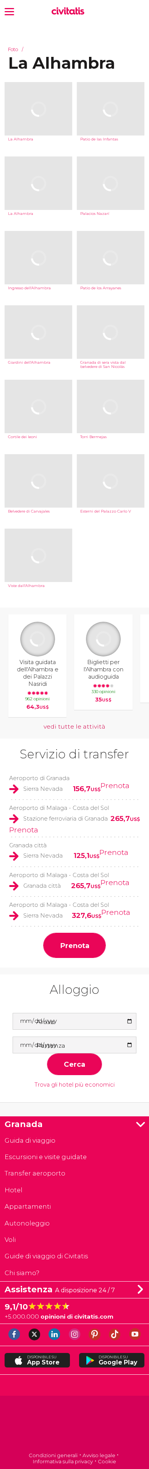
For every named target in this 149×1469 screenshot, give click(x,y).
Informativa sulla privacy (63, 1461)
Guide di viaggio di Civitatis (46, 1256)
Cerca (74, 1064)
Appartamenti (28, 1206)
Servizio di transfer (74, 754)
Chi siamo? (22, 1273)
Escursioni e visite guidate (46, 1157)
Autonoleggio (27, 1223)
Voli (10, 1239)
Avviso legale (99, 1455)
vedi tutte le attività (74, 726)
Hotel (14, 1190)
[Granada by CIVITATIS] (70, 11)
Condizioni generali (53, 1455)
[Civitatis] (74, 1424)
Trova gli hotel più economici (74, 1085)
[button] (9, 11)
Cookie (107, 1461)
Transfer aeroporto (35, 1173)
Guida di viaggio (30, 1140)
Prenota (115, 785)
